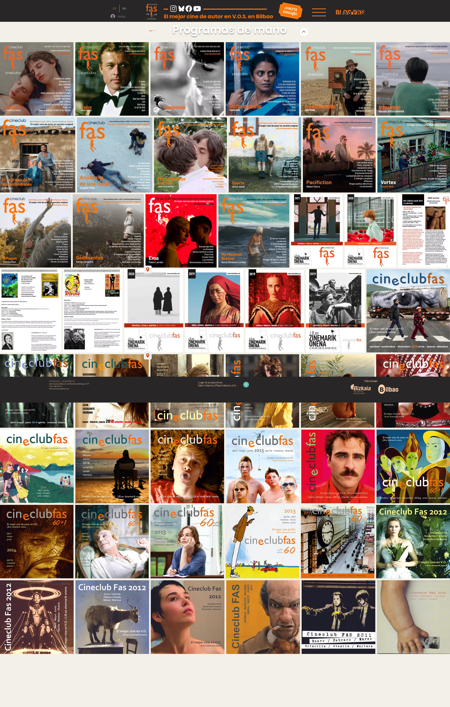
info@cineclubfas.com (61, 389)
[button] (319, 12)
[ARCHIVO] (151, 30)
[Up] (304, 32)
